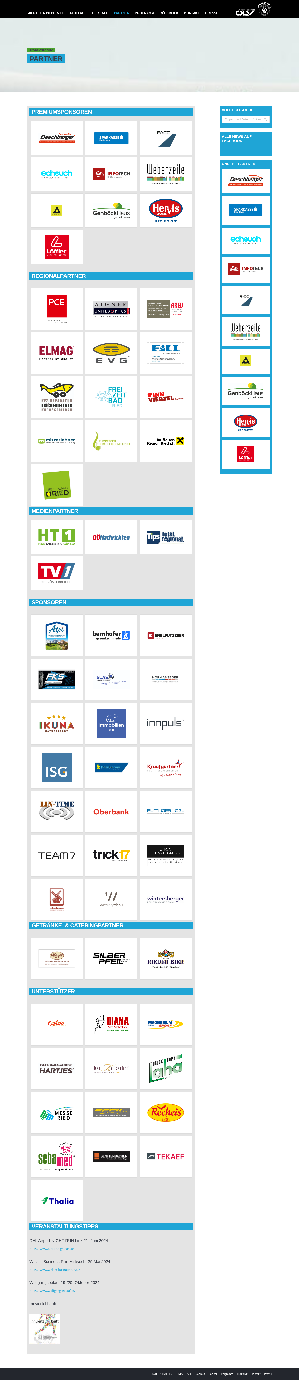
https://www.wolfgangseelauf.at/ (52, 1290)
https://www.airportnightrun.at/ (51, 1249)
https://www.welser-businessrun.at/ (54, 1269)
